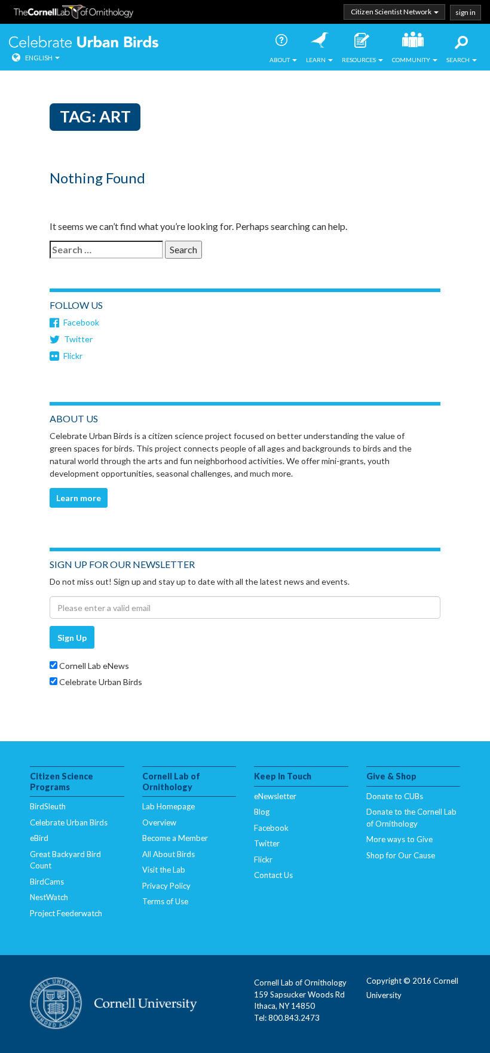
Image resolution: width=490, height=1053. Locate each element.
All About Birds (168, 854)
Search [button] (458, 59)
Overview (159, 822)
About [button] (280, 59)
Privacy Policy (166, 886)
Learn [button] (316, 59)
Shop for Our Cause (400, 855)
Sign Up (72, 638)
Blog (262, 811)
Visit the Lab (163, 869)
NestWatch (49, 897)
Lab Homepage (168, 806)
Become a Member (175, 838)
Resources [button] (359, 59)
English (39, 58)
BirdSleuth (48, 806)
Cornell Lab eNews (93, 666)
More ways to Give (399, 839)
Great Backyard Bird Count (65, 860)
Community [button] (411, 59)
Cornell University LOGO (113, 1004)
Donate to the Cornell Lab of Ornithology (411, 817)
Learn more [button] (78, 498)
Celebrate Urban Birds (83, 43)
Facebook (81, 322)
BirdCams (47, 881)
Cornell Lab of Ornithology (73, 14)
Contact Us (273, 875)
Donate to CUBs (394, 796)
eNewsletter (275, 796)
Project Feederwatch (66, 913)
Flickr (72, 356)
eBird (39, 838)
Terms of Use (165, 901)
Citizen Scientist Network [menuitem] (392, 11)
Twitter (78, 339)
